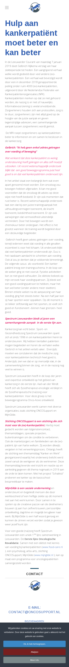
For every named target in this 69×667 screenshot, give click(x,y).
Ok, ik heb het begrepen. (34, 643)
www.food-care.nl (53, 547)
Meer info (34, 659)
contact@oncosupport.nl (34, 612)
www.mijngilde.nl (43, 555)
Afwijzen (34, 651)
